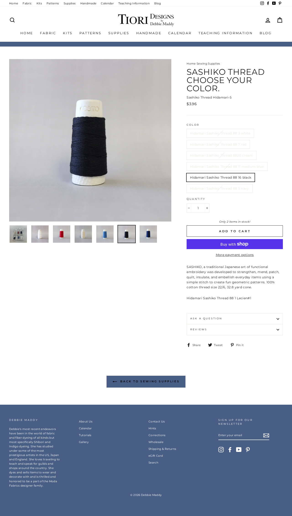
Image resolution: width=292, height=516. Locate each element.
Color (193, 124)
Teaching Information (134, 3)
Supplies (70, 3)
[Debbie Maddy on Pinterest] (247, 449)
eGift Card (156, 455)
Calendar (107, 3)
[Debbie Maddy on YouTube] (239, 449)
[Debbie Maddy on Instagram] (221, 449)
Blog (157, 3)
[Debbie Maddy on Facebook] (230, 449)
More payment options (235, 255)
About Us (86, 421)
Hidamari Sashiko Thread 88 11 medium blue (227, 166)
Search (153, 462)
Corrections (157, 435)
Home (13, 3)
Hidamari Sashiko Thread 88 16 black (220, 177)
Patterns (53, 3)
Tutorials (85, 435)
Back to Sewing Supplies (149, 381)
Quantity (196, 199)
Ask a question (206, 318)
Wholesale (156, 442)
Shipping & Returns (162, 449)
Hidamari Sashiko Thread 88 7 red (218, 144)
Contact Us (157, 421)
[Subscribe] (266, 435)
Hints (152, 428)
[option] (90, 140)
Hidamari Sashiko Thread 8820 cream (221, 155)
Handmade (88, 3)
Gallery (84, 442)
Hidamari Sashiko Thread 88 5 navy (219, 188)
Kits (39, 3)
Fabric (27, 3)
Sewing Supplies (208, 63)
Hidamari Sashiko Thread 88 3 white (220, 133)
